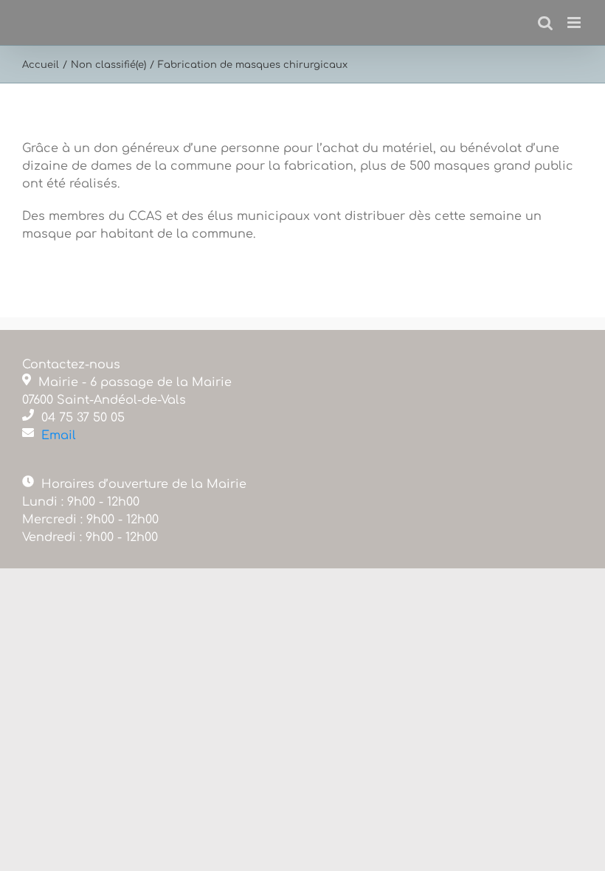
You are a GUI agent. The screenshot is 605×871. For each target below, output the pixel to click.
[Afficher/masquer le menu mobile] (575, 22)
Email (58, 435)
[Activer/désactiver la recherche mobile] (545, 22)
